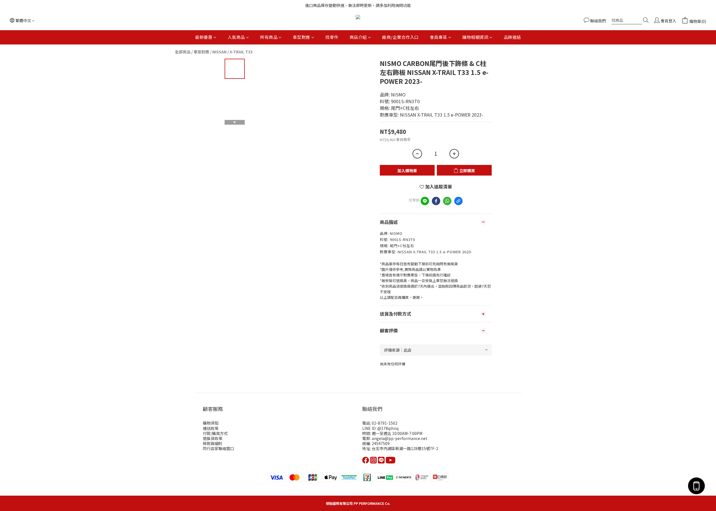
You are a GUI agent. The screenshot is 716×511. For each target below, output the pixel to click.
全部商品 (182, 52)
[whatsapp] (447, 201)
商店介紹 (358, 37)
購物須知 (210, 423)
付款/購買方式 (215, 433)
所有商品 (268, 37)
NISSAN (219, 52)
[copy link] (458, 201)
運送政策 (210, 428)
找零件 (331, 37)
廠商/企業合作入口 (400, 37)
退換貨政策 (212, 438)
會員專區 (438, 37)
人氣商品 (236, 37)
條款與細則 (212, 443)
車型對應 (301, 37)
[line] (425, 201)
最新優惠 (203, 37)
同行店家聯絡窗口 (218, 448)
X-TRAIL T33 (241, 52)
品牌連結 (512, 37)
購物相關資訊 (475, 37)
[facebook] (436, 201)
